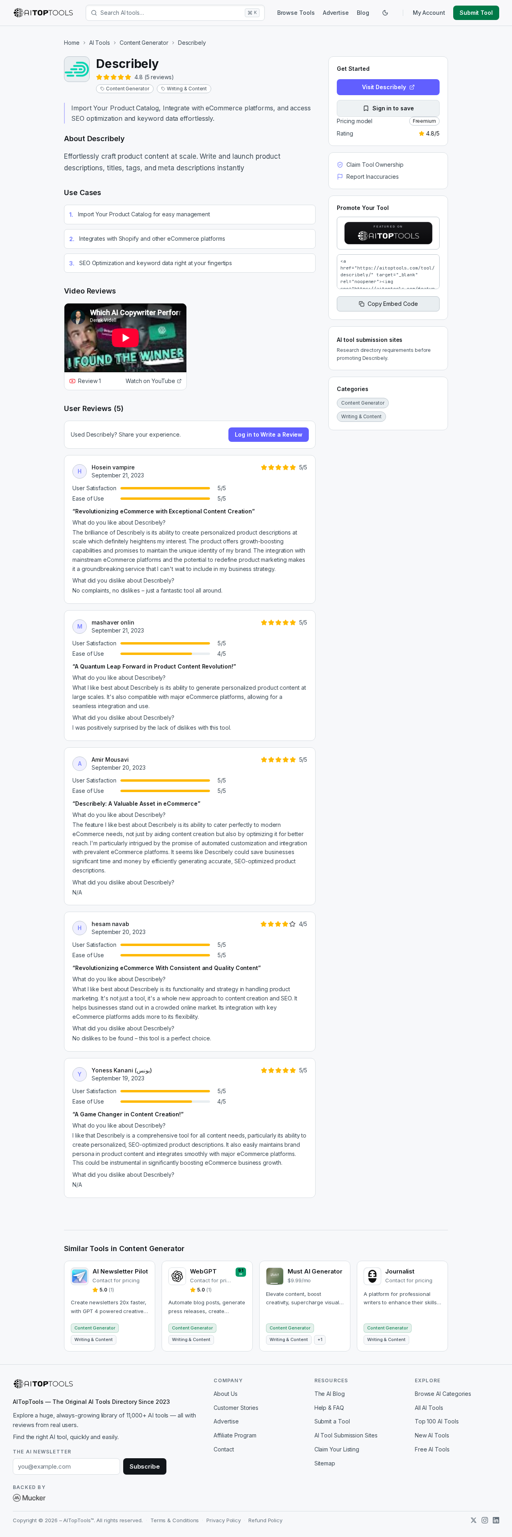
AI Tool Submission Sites (346, 1435)
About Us (225, 1393)
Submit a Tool (332, 1421)
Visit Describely (384, 87)
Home (72, 42)
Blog (363, 12)
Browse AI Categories (443, 1393)
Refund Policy (265, 1520)
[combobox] (171, 13)
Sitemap (324, 1463)
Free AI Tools (432, 1449)
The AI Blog (329, 1393)
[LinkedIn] (496, 1520)
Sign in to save (393, 108)
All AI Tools (429, 1407)
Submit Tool (476, 12)
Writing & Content (187, 89)
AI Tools (99, 42)
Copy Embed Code (393, 303)
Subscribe (145, 1466)
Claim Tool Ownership (374, 164)
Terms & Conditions (174, 1520)
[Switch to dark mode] (385, 13)
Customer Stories (236, 1407)
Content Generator (144, 42)
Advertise (336, 12)
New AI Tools (432, 1435)
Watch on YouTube (150, 380)
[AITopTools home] (43, 12)
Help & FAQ (329, 1407)
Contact (224, 1449)
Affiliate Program (235, 1435)
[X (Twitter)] (473, 1520)
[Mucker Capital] (29, 1498)
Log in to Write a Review (268, 434)
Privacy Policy (223, 1520)
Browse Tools (296, 12)
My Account (429, 12)
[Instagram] (485, 1520)
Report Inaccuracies (372, 176)
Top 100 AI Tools (437, 1421)
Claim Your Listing (337, 1449)
